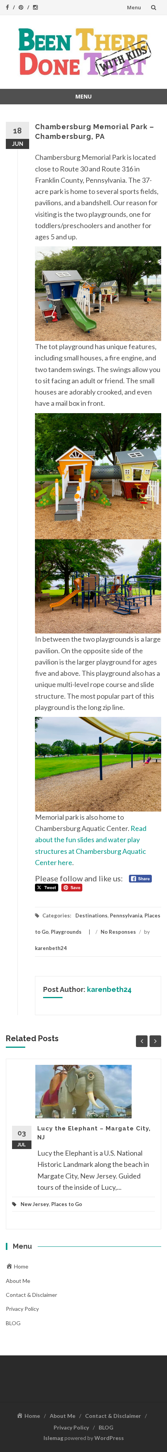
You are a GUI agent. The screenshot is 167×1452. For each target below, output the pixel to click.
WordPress (109, 1438)
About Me (18, 1280)
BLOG (13, 1323)
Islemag (53, 1438)
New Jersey (35, 1204)
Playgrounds (66, 932)
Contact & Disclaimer (31, 1294)
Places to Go (66, 1204)
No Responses (118, 932)
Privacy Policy (22, 1308)
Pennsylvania (126, 915)
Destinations (91, 915)
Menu (134, 7)
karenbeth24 (51, 948)
